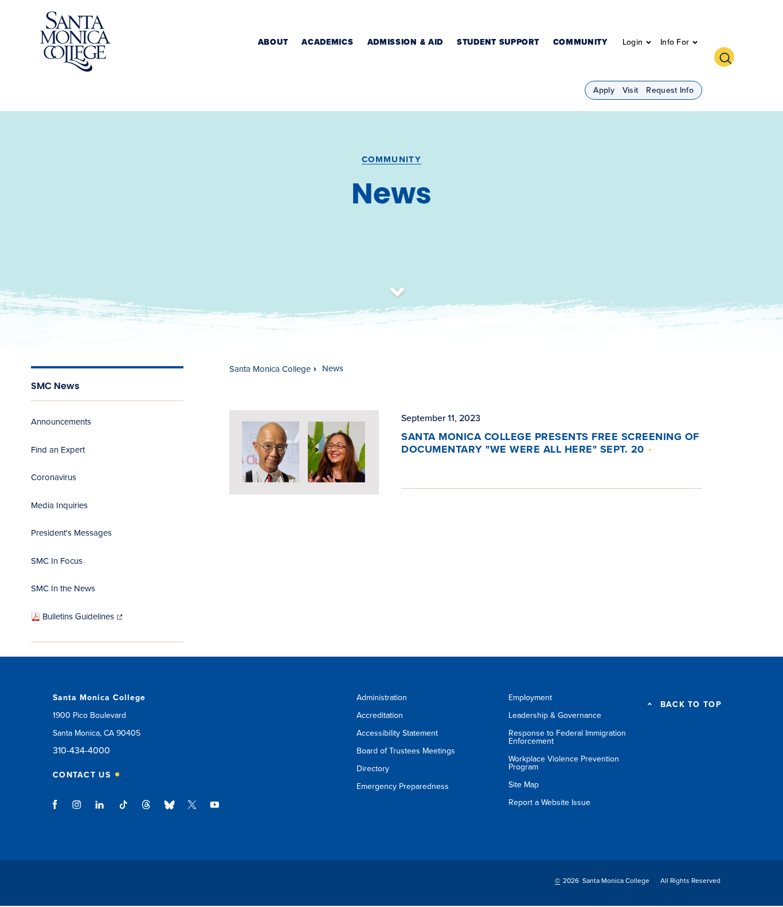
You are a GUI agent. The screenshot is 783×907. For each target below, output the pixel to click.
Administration (382, 697)
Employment (530, 697)
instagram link (78, 810)
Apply (603, 90)
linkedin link (100, 810)
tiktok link (123, 810)
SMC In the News (63, 588)
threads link (146, 810)
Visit (631, 90)
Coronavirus (53, 477)
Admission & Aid (405, 42)
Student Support (498, 42)
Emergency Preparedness (403, 786)
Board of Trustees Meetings (406, 751)
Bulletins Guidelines (83, 616)
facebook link (58, 810)
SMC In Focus (57, 561)
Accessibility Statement (397, 733)
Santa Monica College (270, 369)
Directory (373, 768)
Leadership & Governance (554, 715)
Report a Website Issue (549, 802)
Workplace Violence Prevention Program (563, 763)
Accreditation (380, 715)
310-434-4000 (81, 751)
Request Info (670, 90)
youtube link (215, 810)
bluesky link (169, 810)
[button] (728, 55)
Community (580, 42)
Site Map (523, 785)
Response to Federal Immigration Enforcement (567, 737)
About (273, 42)
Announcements (61, 422)
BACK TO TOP (691, 704)
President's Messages (71, 533)
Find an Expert (58, 450)
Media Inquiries (59, 505)
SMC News (55, 385)
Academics (327, 42)
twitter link (192, 810)
